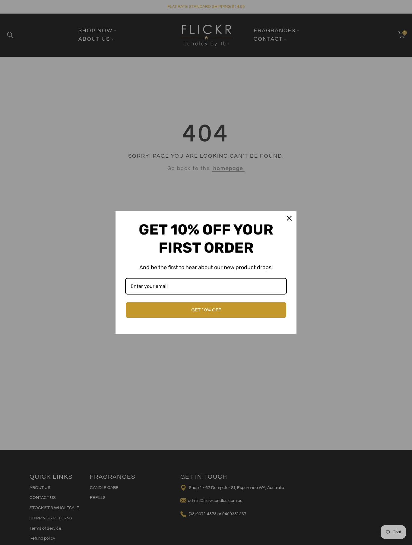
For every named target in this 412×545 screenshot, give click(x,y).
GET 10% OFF (206, 309)
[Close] (289, 218)
